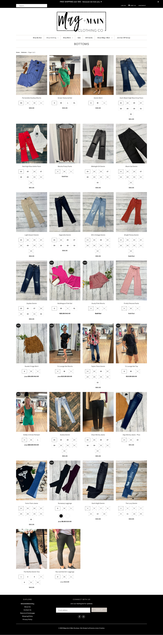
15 (104, 514)
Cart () (133, 5)
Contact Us (27, 610)
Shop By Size (37, 38)
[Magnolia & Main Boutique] (81, 22)
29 (127, 108)
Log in (123, 5)
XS (21, 103)
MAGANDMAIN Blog (27, 604)
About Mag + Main (103, 38)
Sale (79, 38)
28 (121, 108)
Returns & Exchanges (27, 613)
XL (74, 103)
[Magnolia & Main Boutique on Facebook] (79, 616)
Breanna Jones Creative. (97, 628)
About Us (27, 607)
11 (91, 514)
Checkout (142, 5)
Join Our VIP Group (123, 38)
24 (121, 103)
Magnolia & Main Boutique (71, 628)
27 (141, 103)
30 (134, 108)
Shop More (67, 38)
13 (97, 514)
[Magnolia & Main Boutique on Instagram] (83, 616)
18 (137, 440)
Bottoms (81, 44)
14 (124, 440)
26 (134, 103)
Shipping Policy (27, 616)
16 (131, 440)
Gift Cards (88, 38)
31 (141, 108)
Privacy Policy (27, 619)
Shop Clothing (51, 38)
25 (127, 103)
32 (131, 114)
